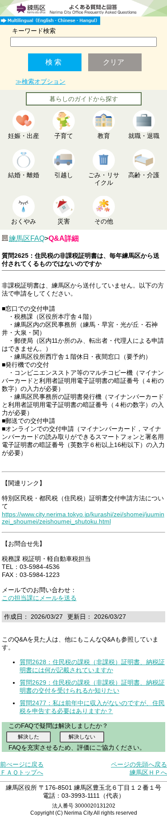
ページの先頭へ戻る (139, 764)
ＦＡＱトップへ (21, 772)
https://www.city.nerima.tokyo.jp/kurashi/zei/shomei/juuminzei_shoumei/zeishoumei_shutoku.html (83, 518)
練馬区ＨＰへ (148, 772)
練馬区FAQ (27, 238)
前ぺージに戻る (22, 764)
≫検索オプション (40, 81)
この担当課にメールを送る (39, 597)
